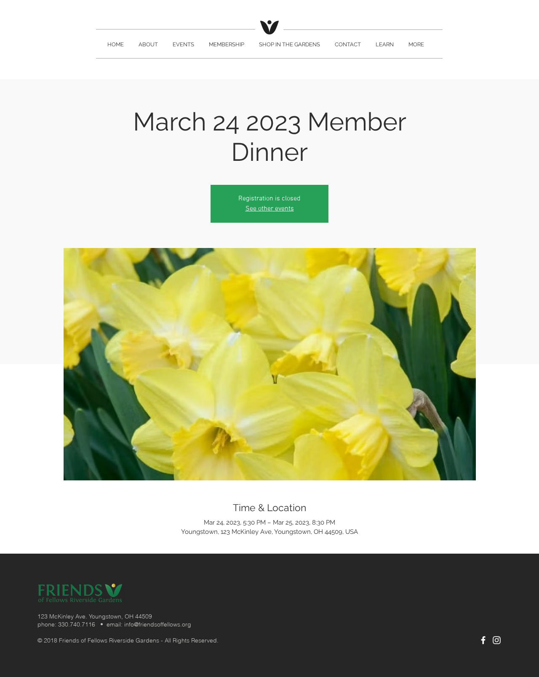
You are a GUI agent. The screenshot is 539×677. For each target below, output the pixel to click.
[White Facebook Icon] (483, 640)
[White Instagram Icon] (496, 640)
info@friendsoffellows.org (157, 624)
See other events (269, 209)
